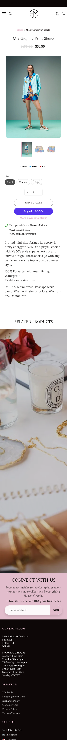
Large (36, 182)
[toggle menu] (3, 13)
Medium (23, 182)
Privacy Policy (9, 709)
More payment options (33, 217)
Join (56, 610)
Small (10, 182)
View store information (22, 233)
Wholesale (7, 692)
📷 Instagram (9, 734)
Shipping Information (13, 696)
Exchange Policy (11, 700)
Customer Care (10, 704)
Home (20, 30)
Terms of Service (11, 713)
